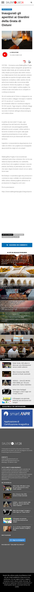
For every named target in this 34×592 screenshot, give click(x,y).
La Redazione (14, 52)
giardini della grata (8, 236)
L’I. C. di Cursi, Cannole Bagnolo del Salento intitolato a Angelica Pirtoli (22, 528)
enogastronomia (18, 234)
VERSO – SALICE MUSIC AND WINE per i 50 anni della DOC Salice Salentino (22, 383)
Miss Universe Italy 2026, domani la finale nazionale (21, 373)
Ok (17, 589)
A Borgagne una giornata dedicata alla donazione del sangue (22, 400)
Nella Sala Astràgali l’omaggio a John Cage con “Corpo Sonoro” (22, 391)
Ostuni (17, 236)
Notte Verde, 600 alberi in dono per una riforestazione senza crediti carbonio (22, 365)
